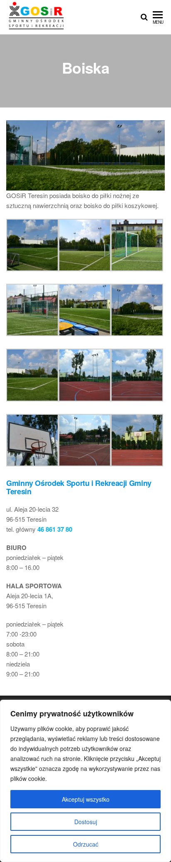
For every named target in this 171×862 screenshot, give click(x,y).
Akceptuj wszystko (86, 799)
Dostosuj (85, 821)
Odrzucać (85, 844)
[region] (85, 781)
